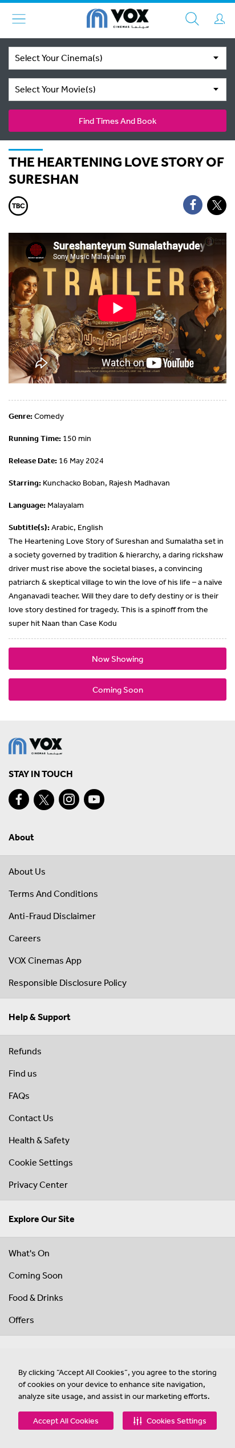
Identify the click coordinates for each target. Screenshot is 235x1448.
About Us (27, 871)
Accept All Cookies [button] (66, 1420)
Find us (23, 1073)
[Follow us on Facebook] (19, 799)
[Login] (219, 18)
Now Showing (117, 658)
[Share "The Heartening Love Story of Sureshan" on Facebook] (192, 205)
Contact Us (31, 1117)
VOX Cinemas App (45, 960)
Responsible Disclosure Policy (68, 982)
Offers (21, 1319)
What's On (29, 1253)
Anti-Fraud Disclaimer (52, 915)
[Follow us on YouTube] (94, 799)
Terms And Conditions (53, 893)
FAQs (19, 1095)
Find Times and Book (117, 120)
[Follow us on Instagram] (69, 799)
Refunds (25, 1051)
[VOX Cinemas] (118, 21)
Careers (25, 938)
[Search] (192, 18)
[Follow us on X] (44, 800)
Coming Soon (117, 689)
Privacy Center (38, 1184)
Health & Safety (39, 1140)
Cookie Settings (41, 1162)
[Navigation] (19, 18)
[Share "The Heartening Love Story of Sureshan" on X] (216, 205)
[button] (170, 1420)
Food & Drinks (36, 1297)
